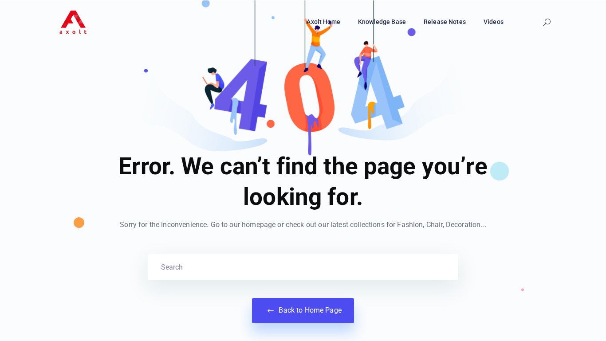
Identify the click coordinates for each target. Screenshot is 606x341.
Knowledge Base (382, 21)
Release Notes (445, 21)
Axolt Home (323, 21)
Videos (494, 21)
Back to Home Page (309, 310)
